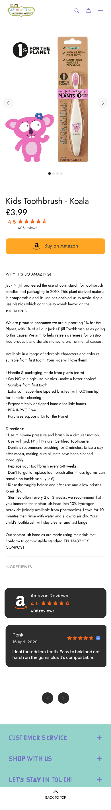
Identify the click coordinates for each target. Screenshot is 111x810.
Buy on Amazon (61, 245)
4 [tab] (61, 173)
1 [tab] (49, 173)
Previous (8, 102)
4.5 (12, 221)
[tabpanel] (55, 99)
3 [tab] (57, 173)
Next (102, 102)
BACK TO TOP (55, 797)
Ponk (17, 635)
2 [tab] (53, 173)
